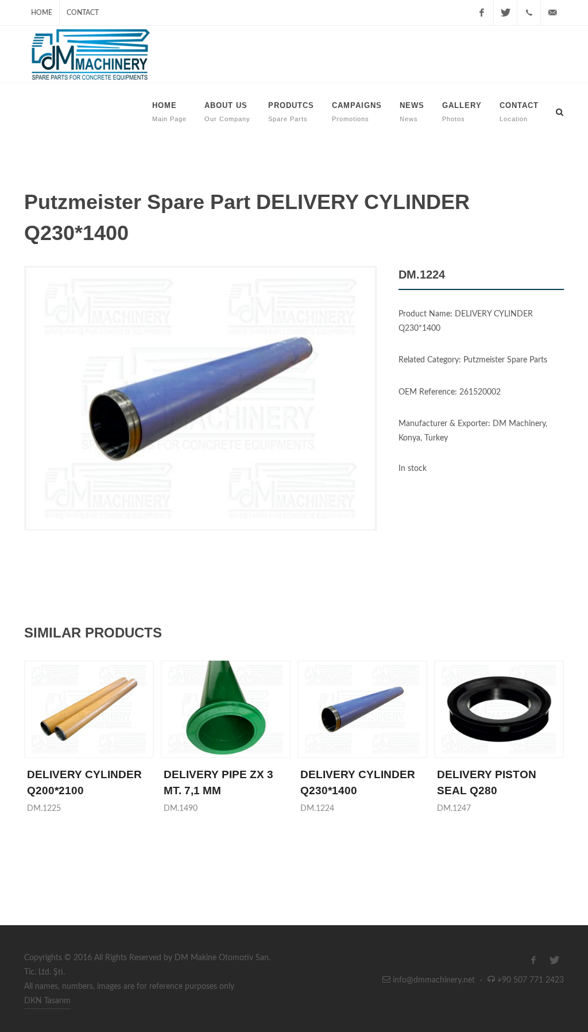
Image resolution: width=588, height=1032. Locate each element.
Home (41, 12)
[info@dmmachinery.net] (552, 12)
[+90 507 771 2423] (528, 12)
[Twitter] (505, 12)
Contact (83, 12)
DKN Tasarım (47, 1001)
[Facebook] (481, 12)
